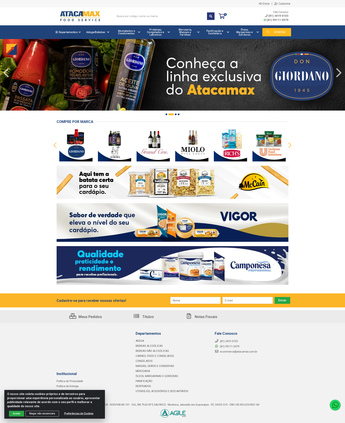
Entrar (266, 3)
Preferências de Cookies (78, 413)
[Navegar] (6, 73)
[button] (166, 114)
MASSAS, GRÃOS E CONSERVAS (155, 366)
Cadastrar (285, 3)
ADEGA (140, 340)
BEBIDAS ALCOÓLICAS (149, 345)
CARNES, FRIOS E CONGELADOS (155, 356)
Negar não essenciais (42, 413)
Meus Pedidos (90, 317)
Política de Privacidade (70, 381)
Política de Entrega (68, 386)
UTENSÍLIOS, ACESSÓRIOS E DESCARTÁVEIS (162, 391)
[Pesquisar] (211, 16)
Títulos (147, 317)
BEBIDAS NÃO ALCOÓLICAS (152, 351)
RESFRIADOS (143, 386)
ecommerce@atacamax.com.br (238, 351)
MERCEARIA (143, 371)
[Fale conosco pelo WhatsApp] (335, 405)
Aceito (16, 413)
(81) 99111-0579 (277, 20)
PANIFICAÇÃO (144, 381)
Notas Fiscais (205, 317)
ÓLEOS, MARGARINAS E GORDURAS (157, 376)
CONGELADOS (144, 361)
